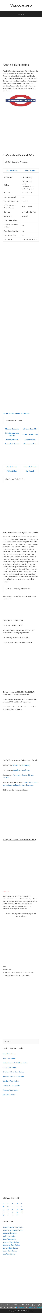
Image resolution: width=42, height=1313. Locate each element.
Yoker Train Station (9, 1239)
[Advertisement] (21, 39)
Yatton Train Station (10, 1251)
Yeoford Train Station (10, 1248)
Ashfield (8, 969)
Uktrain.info (21, 6)
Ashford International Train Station (17, 975)
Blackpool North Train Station (13, 1072)
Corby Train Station (10, 1067)
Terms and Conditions (35, 1307)
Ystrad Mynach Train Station (13, 1230)
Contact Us (16, 765)
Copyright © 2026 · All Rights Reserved (21, 1311)
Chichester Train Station (11, 1086)
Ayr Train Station (9, 1095)
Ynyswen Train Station (11, 1242)
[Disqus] (21, 1007)
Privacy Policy (20, 1307)
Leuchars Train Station (11, 1081)
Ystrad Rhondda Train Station (13, 1227)
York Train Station (9, 1058)
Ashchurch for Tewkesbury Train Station (19, 972)
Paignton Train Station (10, 1090)
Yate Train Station (9, 1254)
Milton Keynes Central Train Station (15, 1063)
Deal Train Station (9, 1054)
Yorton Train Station (10, 1233)
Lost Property (25, 765)
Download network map (21, 770)
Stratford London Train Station (13, 1076)
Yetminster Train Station (11, 1245)
